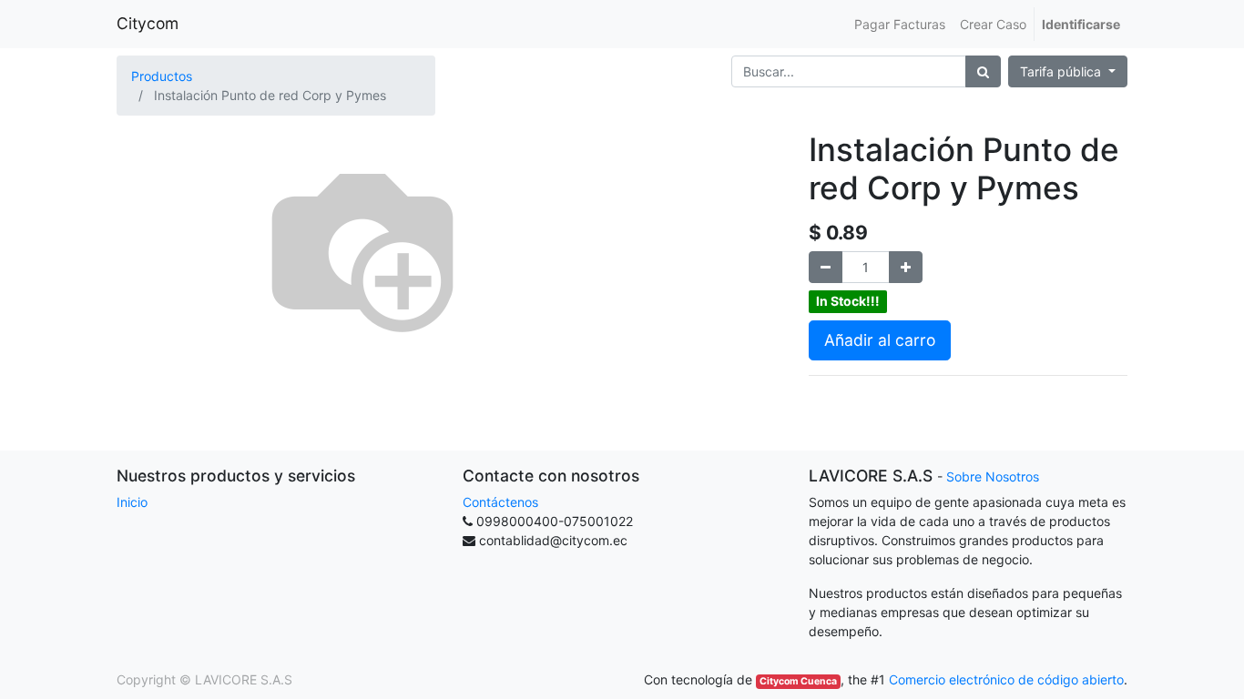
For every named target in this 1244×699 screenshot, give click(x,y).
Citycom (147, 23)
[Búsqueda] (983, 71)
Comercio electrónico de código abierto (1006, 679)
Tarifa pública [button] (1062, 71)
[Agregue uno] (906, 267)
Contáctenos (500, 502)
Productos (161, 76)
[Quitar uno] (825, 267)
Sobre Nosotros (992, 476)
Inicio (132, 502)
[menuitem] (900, 24)
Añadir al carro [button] (879, 340)
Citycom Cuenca (798, 681)
